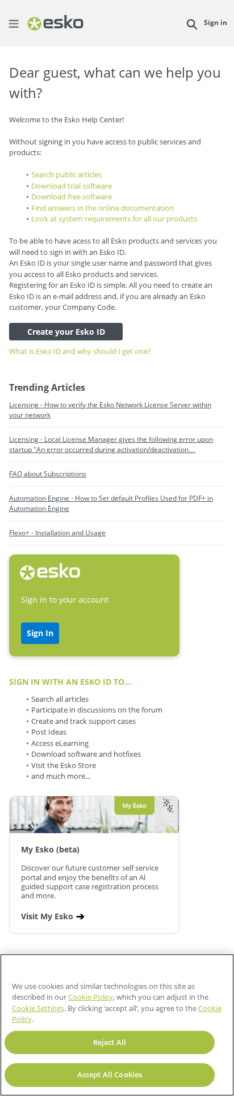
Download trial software (71, 186)
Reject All (109, 1042)
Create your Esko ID (66, 331)
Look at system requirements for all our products (114, 219)
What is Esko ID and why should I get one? (80, 351)
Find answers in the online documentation (102, 208)
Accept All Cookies (109, 1074)
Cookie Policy (90, 997)
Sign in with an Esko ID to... (70, 681)
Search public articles (66, 174)
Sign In (40, 633)
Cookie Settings (38, 1008)
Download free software (71, 196)
